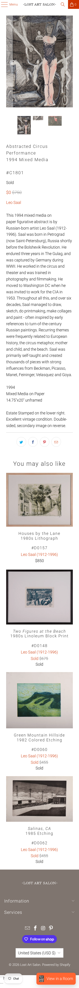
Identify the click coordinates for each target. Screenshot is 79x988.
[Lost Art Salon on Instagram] (43, 928)
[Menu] (2, 4)
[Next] (69, 62)
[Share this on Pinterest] (44, 442)
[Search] (63, 4)
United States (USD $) (37, 953)
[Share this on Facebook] (33, 442)
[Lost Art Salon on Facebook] (35, 928)
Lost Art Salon (30, 965)
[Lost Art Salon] (39, 4)
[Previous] (9, 62)
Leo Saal (13, 202)
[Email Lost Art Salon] (27, 928)
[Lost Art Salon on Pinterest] (51, 928)
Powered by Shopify (56, 965)
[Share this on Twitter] (21, 442)
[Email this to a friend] (56, 442)
